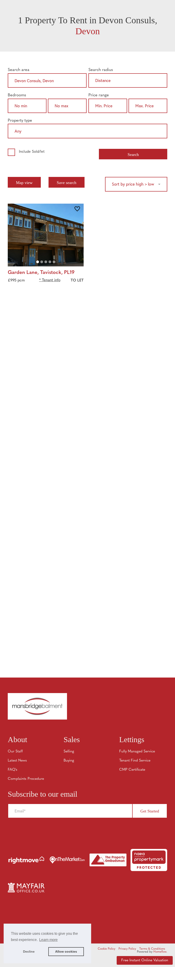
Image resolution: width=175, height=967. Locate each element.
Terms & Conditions (152, 948)
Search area (18, 70)
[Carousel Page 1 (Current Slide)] (37, 261)
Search (133, 154)
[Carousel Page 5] (54, 261)
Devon (87, 31)
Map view (24, 182)
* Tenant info (49, 280)
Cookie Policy (106, 948)
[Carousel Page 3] (45, 261)
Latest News (17, 760)
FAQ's (12, 770)
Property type (20, 120)
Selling (69, 751)
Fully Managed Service (137, 751)
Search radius (100, 70)
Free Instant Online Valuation (144, 960)
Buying (69, 760)
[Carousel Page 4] (50, 261)
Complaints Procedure (26, 779)
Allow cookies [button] (66, 951)
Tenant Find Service (134, 760)
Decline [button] (29, 951)
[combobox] (47, 81)
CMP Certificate (132, 770)
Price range (98, 95)
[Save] (77, 209)
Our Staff (15, 751)
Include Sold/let (32, 152)
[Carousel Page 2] (41, 261)
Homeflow (159, 951)
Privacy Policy (127, 948)
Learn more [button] (48, 940)
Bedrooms (17, 95)
